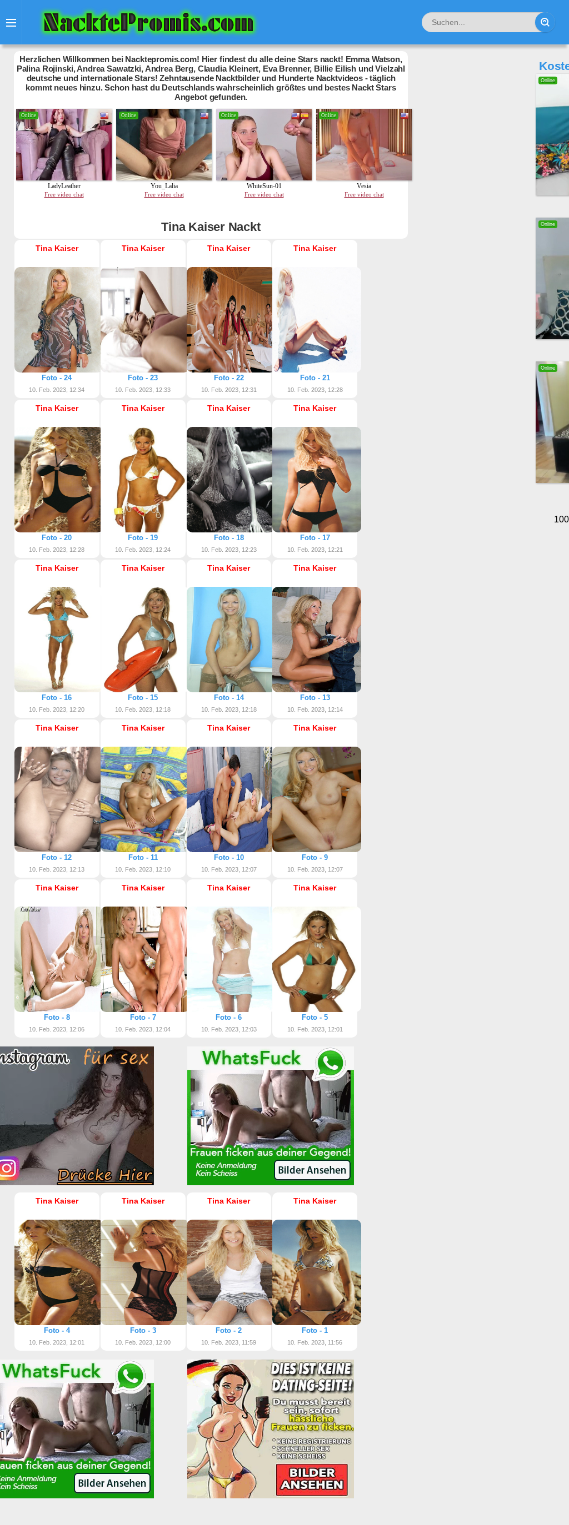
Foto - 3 (143, 1330)
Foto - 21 (315, 378)
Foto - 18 (229, 538)
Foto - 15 (143, 697)
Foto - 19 (143, 538)
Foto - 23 (143, 378)
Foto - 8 (57, 1017)
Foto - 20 (57, 538)
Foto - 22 (229, 378)
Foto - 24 (57, 378)
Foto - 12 (57, 857)
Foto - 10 (229, 857)
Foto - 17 (315, 538)
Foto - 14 (229, 697)
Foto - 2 (229, 1330)
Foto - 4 (57, 1330)
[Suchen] (545, 22)
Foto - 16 (57, 697)
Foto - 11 (143, 857)
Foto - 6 (229, 1017)
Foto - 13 (315, 697)
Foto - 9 (315, 857)
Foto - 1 (315, 1330)
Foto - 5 (315, 1017)
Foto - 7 (143, 1017)
